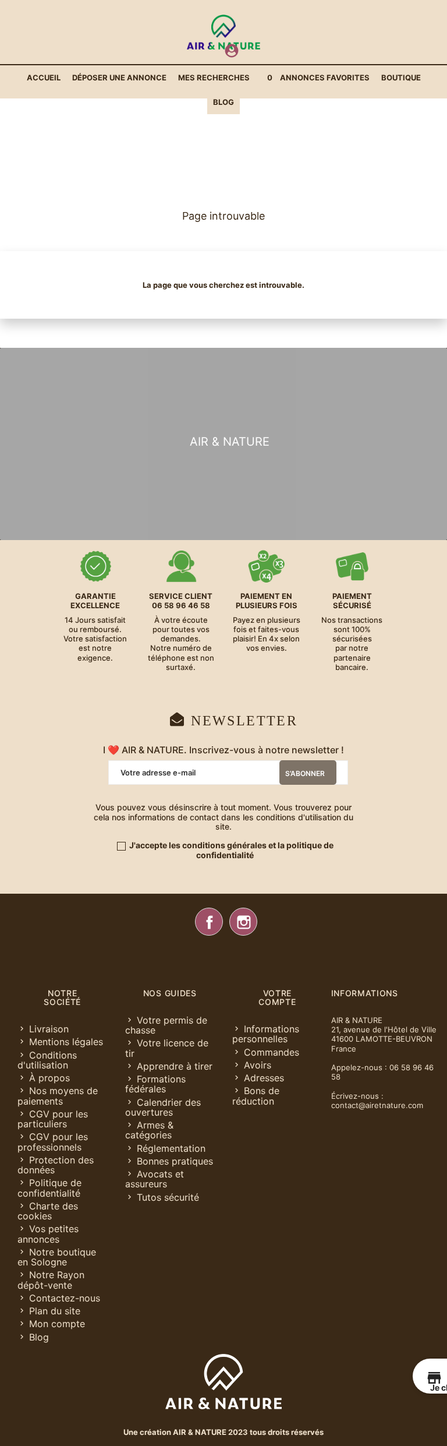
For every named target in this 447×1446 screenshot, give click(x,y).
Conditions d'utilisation (47, 1060)
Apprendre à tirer (174, 1066)
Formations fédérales (155, 1084)
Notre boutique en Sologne (56, 1257)
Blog (39, 1337)
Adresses (264, 1078)
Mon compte (57, 1323)
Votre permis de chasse (166, 1025)
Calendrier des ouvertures (163, 1107)
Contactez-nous (64, 1298)
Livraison (49, 1029)
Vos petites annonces (48, 1233)
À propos (49, 1078)
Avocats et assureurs (154, 1179)
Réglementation (171, 1148)
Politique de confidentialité (49, 1187)
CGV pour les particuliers (52, 1119)
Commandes (271, 1052)
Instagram (243, 921)
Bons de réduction (255, 1095)
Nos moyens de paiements (57, 1095)
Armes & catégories (149, 1130)
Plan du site (54, 1311)
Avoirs (257, 1065)
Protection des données (55, 1165)
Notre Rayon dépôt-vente (50, 1279)
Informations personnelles (265, 1034)
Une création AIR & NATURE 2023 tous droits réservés (223, 1432)
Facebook (209, 921)
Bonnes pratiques (175, 1161)
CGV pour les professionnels (52, 1141)
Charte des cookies (47, 1211)
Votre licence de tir (166, 1048)
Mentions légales (66, 1042)
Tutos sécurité (168, 1197)
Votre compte (277, 997)
